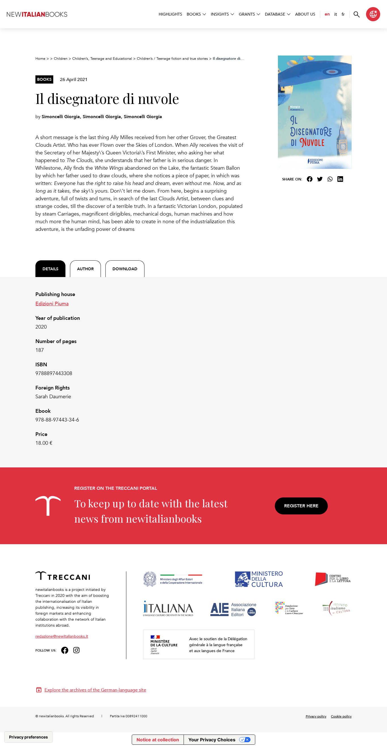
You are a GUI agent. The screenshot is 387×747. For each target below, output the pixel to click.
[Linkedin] (340, 179)
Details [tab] (50, 269)
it (335, 14)
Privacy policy (316, 716)
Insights (220, 14)
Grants (247, 14)
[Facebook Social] (64, 649)
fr (343, 14)
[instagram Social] (76, 649)
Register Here (301, 505)
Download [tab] (124, 269)
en (327, 14)
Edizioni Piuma (52, 303)
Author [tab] (85, 269)
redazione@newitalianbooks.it (61, 636)
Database (275, 14)
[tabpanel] (139, 369)
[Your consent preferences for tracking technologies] (28, 737)
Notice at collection (158, 739)
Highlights (170, 14)
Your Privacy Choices (211, 739)
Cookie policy (341, 716)
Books (194, 14)
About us (305, 14)
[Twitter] (320, 179)
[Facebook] (309, 179)
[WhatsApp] (330, 179)
